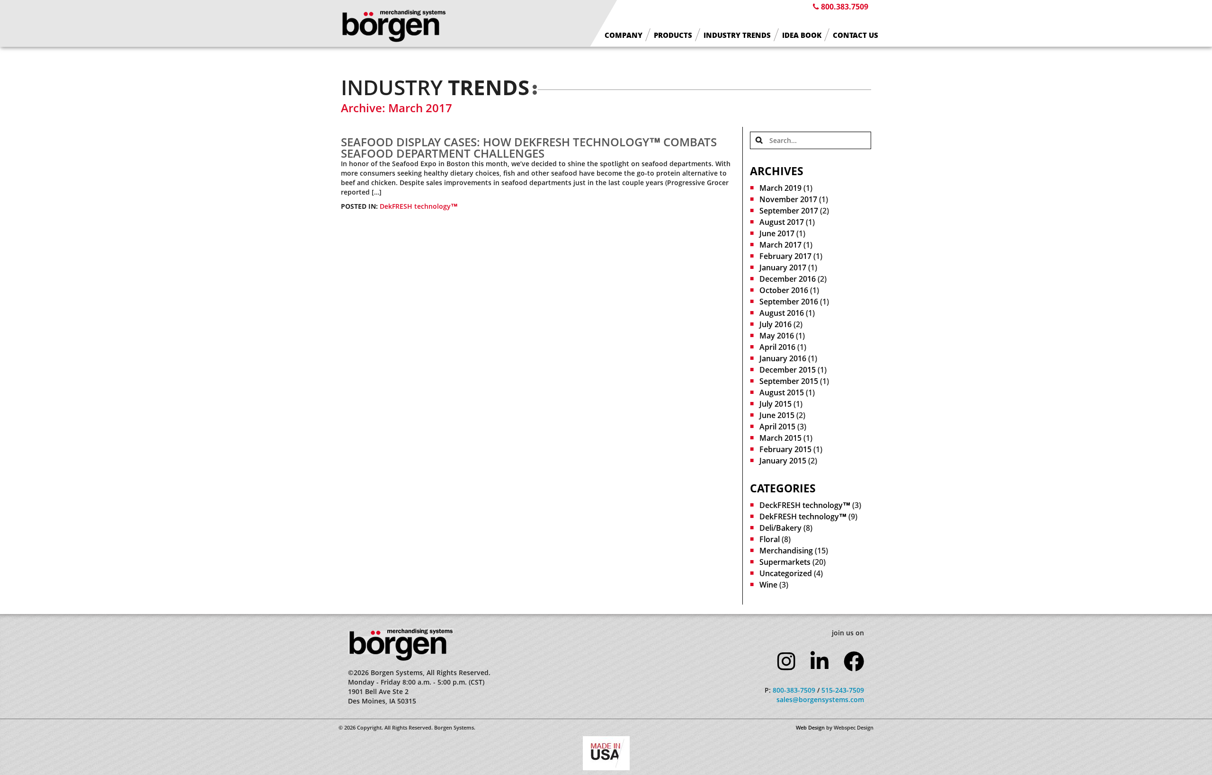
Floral (769, 539)
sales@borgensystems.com (820, 699)
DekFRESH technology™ (418, 206)
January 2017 (782, 267)
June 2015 (776, 415)
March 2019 (780, 188)
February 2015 (785, 449)
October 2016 (783, 290)
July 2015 (775, 404)
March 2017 (780, 245)
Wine (768, 584)
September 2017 (788, 210)
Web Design (810, 727)
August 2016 (781, 313)
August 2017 (781, 222)
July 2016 (775, 324)
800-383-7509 (794, 690)
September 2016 (788, 301)
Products (673, 35)
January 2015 (782, 460)
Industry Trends (737, 35)
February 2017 (785, 256)
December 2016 (787, 279)
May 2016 (776, 335)
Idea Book (801, 35)
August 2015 (781, 392)
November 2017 (788, 199)
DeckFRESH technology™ (804, 505)
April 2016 (777, 347)
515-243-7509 (842, 690)
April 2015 (777, 426)
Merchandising (786, 550)
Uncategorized (785, 573)
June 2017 (776, 233)
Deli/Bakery (780, 528)
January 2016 (782, 358)
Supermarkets (785, 562)
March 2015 (780, 438)
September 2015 (788, 381)
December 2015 (787, 370)
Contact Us (855, 35)
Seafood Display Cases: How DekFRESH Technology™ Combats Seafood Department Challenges (529, 147)
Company (623, 35)
